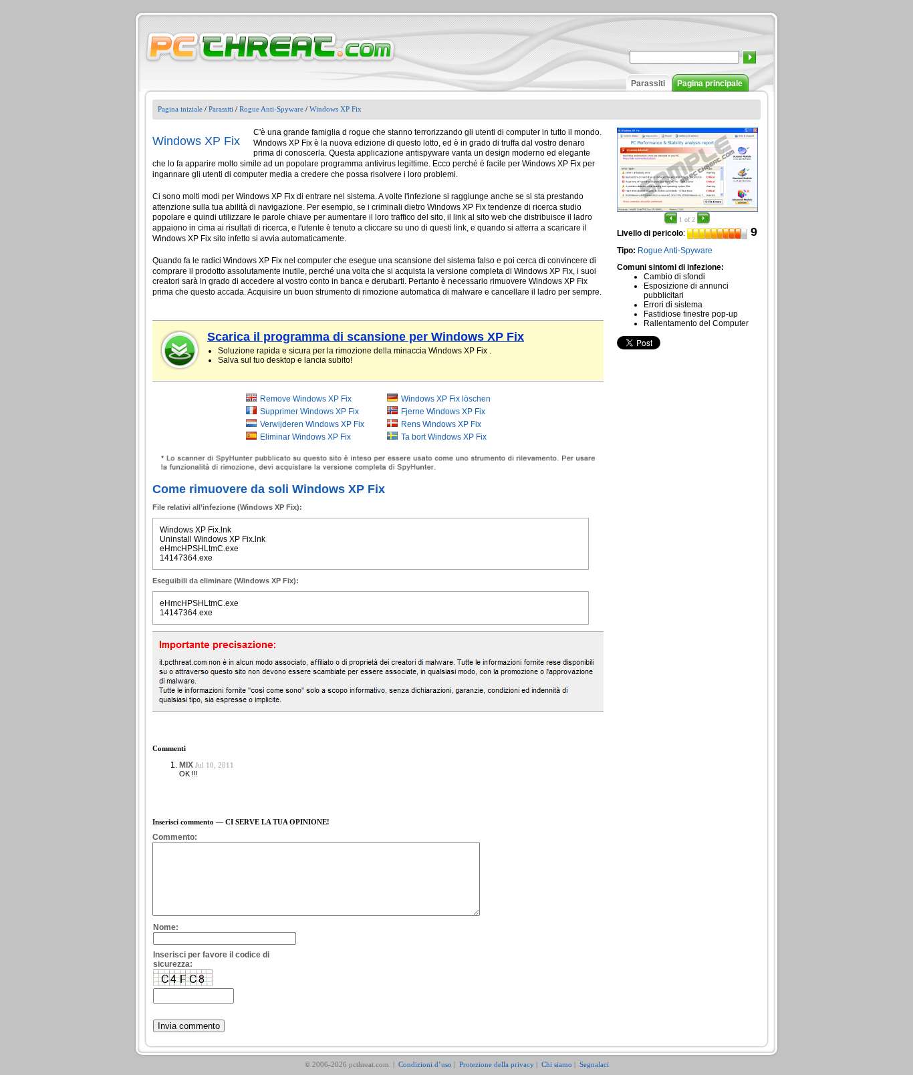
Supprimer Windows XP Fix (309, 411)
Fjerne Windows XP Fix (443, 411)
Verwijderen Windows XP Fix (312, 424)
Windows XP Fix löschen (446, 399)
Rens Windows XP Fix (441, 424)
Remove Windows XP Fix (306, 399)
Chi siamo (556, 1064)
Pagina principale (710, 83)
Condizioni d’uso (425, 1064)
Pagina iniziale (180, 109)
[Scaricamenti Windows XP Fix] (180, 350)
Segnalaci (594, 1064)
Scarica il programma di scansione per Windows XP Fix (365, 336)
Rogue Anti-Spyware (271, 109)
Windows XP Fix (335, 109)
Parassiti (648, 83)
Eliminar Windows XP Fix (305, 437)
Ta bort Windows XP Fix (444, 437)
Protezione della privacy (496, 1064)
